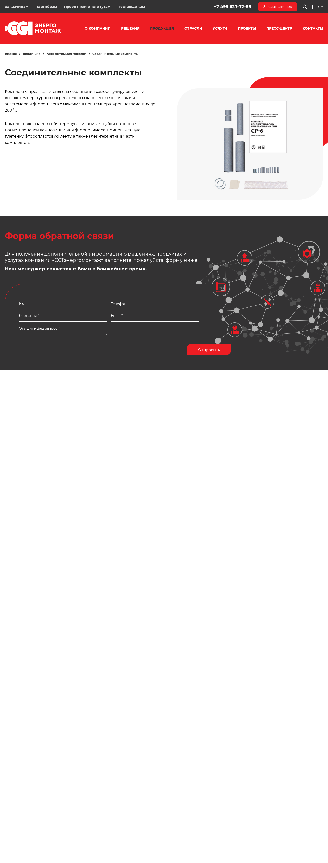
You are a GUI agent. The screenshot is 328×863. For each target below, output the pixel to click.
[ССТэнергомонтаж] (33, 34)
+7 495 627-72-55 (232, 6)
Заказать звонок (277, 7)
